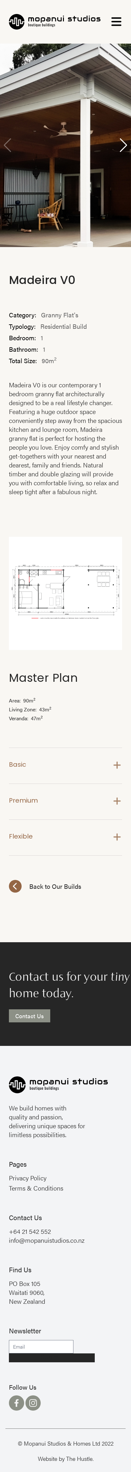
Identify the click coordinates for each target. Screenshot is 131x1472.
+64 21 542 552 (30, 1231)
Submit (52, 1358)
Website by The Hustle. (65, 1458)
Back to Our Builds (55, 886)
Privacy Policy (27, 1177)
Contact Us (29, 1016)
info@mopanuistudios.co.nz (47, 1240)
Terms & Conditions (36, 1187)
